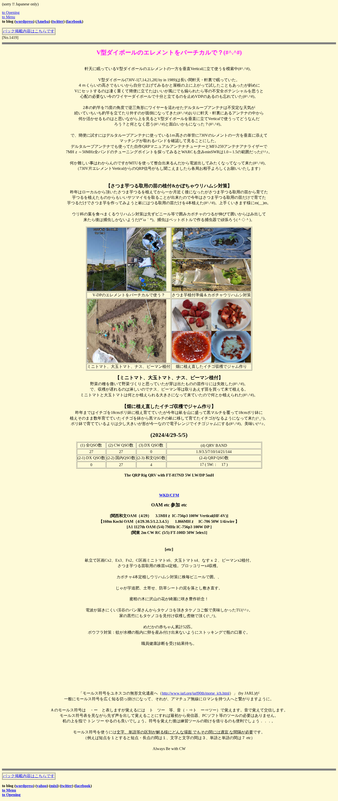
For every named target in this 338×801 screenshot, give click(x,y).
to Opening (11, 12)
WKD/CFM (169, 495)
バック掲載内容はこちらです (28, 31)
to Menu (8, 17)
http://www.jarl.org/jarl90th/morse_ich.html (195, 693)
